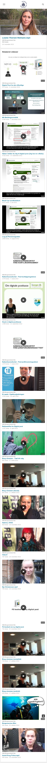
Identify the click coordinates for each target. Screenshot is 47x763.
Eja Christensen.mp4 (10, 587)
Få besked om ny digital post (13, 627)
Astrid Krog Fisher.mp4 (10, 755)
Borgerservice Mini (9, 723)
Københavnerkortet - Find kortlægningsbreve (19, 277)
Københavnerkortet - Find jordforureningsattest (20, 362)
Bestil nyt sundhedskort (11, 200)
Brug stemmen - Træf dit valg (13, 458)
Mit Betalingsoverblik (10, 117)
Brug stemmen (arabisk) (11, 691)
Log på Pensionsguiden (11, 237)
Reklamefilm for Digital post (12, 426)
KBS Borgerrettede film (9, 40)
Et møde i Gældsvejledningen (13, 394)
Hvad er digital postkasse (11, 322)
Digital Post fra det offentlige (13, 85)
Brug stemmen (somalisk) (11, 659)
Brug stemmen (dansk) (10, 490)
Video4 (4, 555)
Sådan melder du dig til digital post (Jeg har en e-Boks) (23, 154)
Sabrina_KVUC (7, 523)
